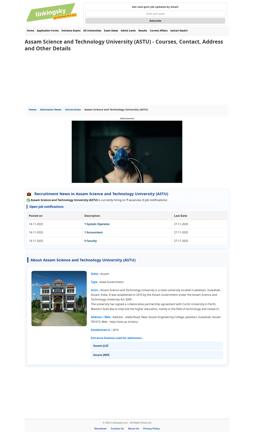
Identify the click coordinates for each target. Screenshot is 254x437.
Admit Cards (128, 30)
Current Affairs (159, 30)
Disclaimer (100, 428)
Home (30, 30)
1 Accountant (93, 232)
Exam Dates (111, 30)
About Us (133, 428)
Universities (73, 109)
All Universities (92, 30)
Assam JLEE (101, 346)
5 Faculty (90, 241)
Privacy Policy (151, 428)
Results (142, 30)
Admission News (50, 109)
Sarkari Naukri (179, 30)
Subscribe (155, 20)
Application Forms (48, 30)
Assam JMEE (101, 355)
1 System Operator (97, 224)
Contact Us (117, 428)
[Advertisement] (127, 78)
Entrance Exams (71, 30)
